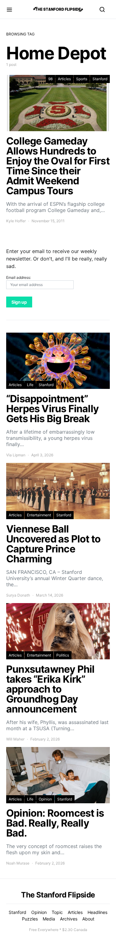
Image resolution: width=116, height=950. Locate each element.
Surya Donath (18, 595)
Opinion (45, 799)
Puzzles (30, 918)
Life (30, 384)
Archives (68, 918)
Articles (64, 78)
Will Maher (15, 739)
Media (49, 918)
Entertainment (39, 515)
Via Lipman (15, 455)
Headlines (97, 912)
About (88, 918)
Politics (62, 655)
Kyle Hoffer (16, 221)
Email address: (18, 277)
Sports (81, 78)
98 (50, 78)
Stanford (99, 78)
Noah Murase (17, 863)
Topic (57, 912)
